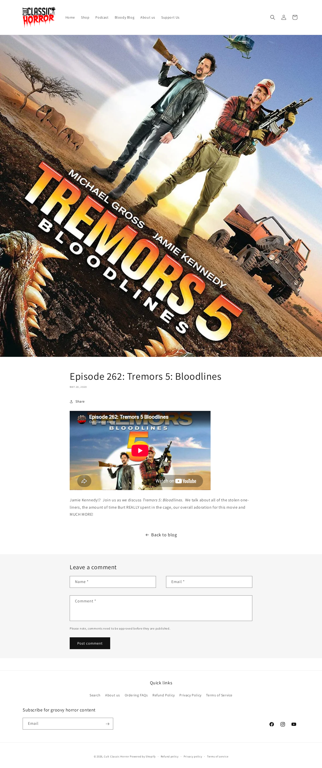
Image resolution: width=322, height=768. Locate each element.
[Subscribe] (107, 724)
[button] (272, 17)
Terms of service (217, 756)
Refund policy (170, 756)
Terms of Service (219, 695)
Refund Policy (163, 695)
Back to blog (164, 535)
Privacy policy (193, 756)
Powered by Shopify (143, 756)
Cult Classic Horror (116, 756)
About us (112, 695)
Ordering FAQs (136, 695)
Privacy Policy (190, 695)
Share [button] (80, 401)
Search (95, 695)
